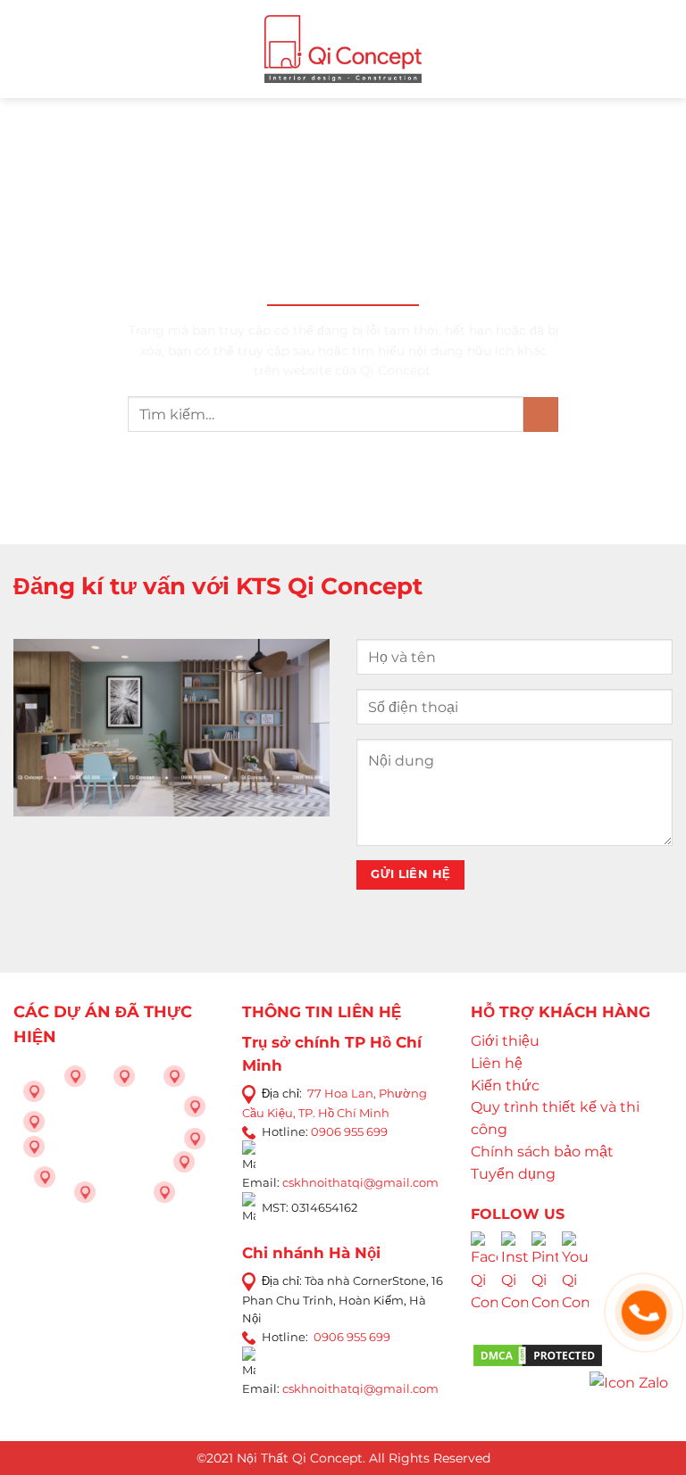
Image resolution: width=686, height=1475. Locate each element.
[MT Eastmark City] (194, 1106)
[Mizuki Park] (85, 1192)
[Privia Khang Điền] (34, 1146)
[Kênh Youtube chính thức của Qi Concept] (575, 1285)
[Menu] (24, 48)
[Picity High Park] (75, 1076)
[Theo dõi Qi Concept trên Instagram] (514, 1285)
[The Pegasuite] (194, 1138)
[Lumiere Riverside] (164, 1192)
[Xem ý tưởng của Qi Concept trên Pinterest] (544, 1285)
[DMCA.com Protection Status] (538, 1355)
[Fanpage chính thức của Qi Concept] (484, 1285)
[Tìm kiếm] (665, 48)
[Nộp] (540, 414)
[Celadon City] (34, 1091)
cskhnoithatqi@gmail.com (360, 1182)
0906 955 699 (349, 1131)
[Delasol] (184, 1162)
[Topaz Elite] (124, 1076)
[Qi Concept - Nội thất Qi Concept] (343, 49)
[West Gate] (174, 1076)
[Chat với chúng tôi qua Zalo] (629, 1381)
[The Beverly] (34, 1121)
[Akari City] (44, 1177)
